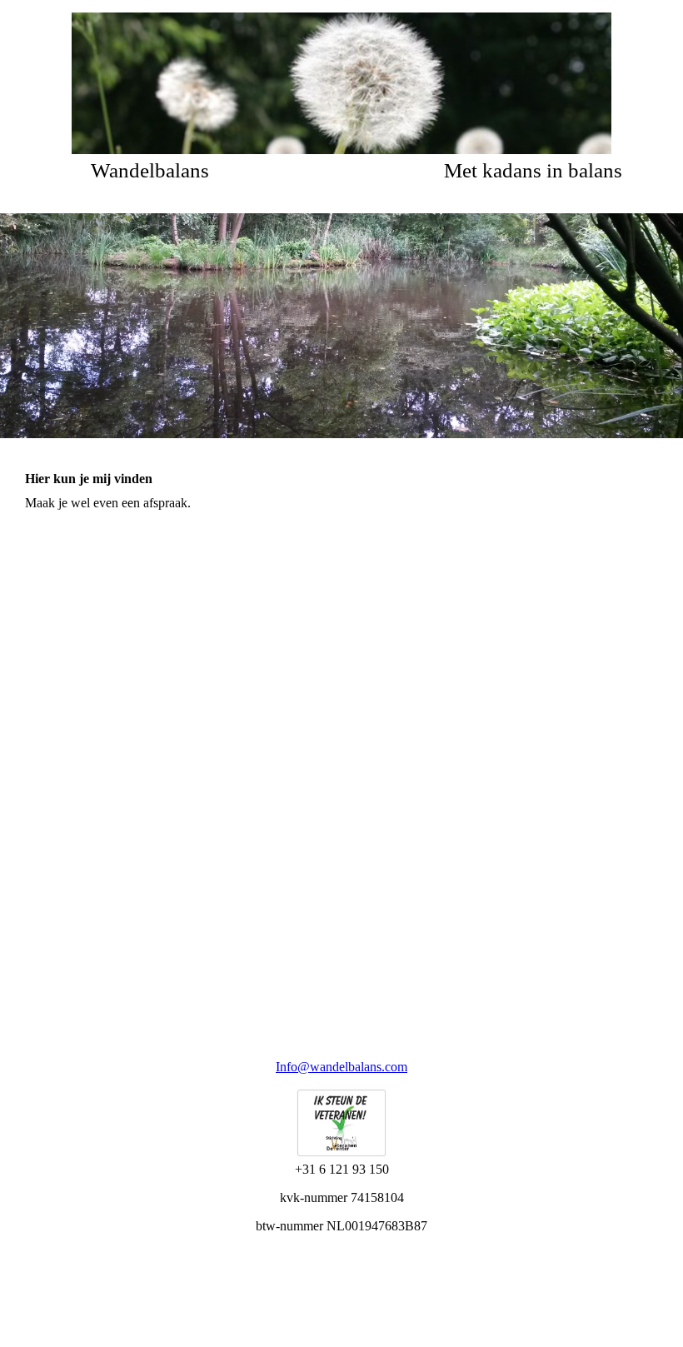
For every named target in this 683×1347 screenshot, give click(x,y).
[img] (341, 83)
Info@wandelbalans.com (341, 1067)
